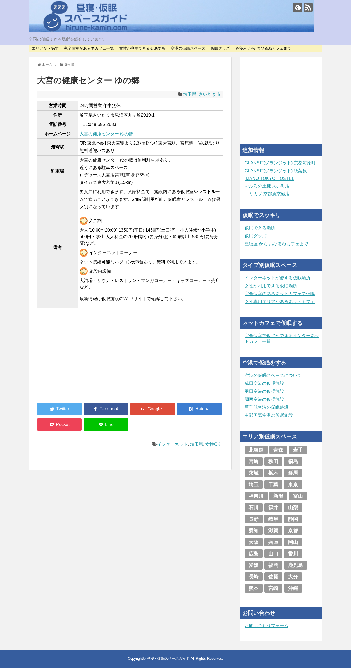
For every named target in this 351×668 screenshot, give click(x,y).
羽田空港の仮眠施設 (264, 391)
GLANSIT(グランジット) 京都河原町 (280, 162)
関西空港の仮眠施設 (264, 399)
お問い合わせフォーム (266, 625)
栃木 (273, 473)
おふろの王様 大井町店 (267, 186)
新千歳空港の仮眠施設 (266, 407)
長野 (254, 519)
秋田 (273, 461)
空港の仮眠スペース (188, 48)
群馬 (293, 473)
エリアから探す (45, 48)
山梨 (293, 507)
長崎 (254, 576)
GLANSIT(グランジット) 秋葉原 (276, 170)
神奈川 (256, 496)
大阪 (254, 542)
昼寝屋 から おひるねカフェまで (263, 48)
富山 (298, 496)
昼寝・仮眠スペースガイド (168, 658)
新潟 (278, 496)
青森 (278, 450)
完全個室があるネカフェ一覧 (89, 48)
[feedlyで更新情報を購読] (297, 7)
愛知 (254, 530)
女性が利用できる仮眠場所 (142, 48)
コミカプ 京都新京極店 (267, 193)
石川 (254, 507)
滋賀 (273, 530)
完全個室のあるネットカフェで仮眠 (280, 293)
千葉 (273, 484)
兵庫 (273, 542)
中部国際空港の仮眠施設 (269, 415)
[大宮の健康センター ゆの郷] (199, 409)
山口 (273, 553)
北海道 (256, 450)
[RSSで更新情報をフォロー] (308, 7)
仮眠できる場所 (260, 228)
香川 (293, 553)
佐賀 (273, 576)
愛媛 (254, 565)
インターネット (172, 444)
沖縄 (293, 588)
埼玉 (254, 484)
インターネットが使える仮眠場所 (277, 277)
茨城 (254, 473)
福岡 (273, 565)
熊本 (254, 588)
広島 (254, 553)
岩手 (298, 450)
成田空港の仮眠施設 (264, 383)
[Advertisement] (78, 358)
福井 (273, 507)
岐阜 (273, 519)
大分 (293, 576)
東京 (293, 484)
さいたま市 (209, 94)
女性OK (212, 444)
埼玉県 (189, 94)
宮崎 (254, 461)
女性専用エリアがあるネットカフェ (280, 301)
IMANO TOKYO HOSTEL (269, 178)
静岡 (293, 519)
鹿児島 (295, 565)
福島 (293, 461)
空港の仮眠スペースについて (273, 375)
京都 (293, 530)
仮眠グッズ (220, 48)
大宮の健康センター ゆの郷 (106, 133)
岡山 (293, 542)
